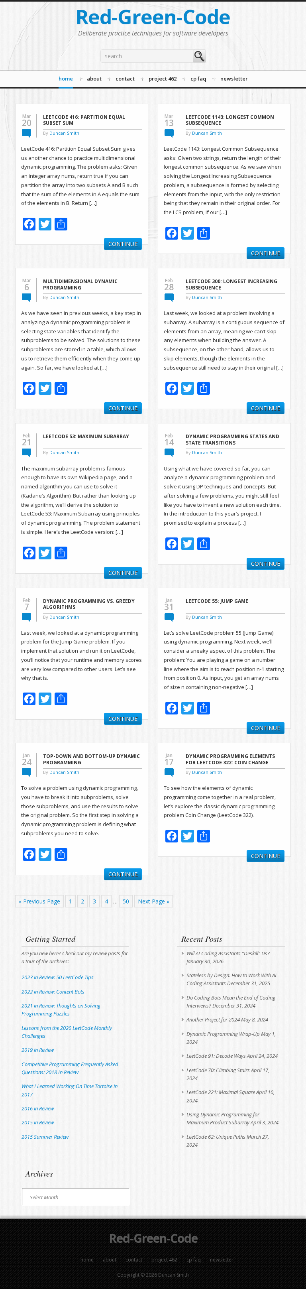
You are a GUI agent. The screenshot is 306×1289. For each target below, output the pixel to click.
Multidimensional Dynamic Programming (80, 284)
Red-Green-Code (153, 16)
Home (87, 1259)
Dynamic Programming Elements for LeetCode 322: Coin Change (230, 759)
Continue (122, 244)
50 (126, 901)
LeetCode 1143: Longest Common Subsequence (230, 120)
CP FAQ (193, 1259)
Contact (134, 1259)
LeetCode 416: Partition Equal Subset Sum (84, 120)
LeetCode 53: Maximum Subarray (86, 436)
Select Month (44, 1197)
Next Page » (153, 901)
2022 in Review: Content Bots (53, 991)
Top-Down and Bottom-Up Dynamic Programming (91, 759)
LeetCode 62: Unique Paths (215, 1136)
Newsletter (221, 1259)
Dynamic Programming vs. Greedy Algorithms (89, 604)
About (109, 1259)
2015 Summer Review (45, 1136)
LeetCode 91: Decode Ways (216, 1055)
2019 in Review (38, 1049)
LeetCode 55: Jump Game (217, 601)
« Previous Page (39, 901)
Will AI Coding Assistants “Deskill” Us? (228, 953)
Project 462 (164, 1259)
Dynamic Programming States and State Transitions (232, 439)
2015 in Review (38, 1122)
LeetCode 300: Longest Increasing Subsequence (231, 284)
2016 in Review (38, 1108)
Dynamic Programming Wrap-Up (223, 1033)
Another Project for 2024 (213, 1019)
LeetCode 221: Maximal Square (220, 1092)
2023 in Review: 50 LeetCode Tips (58, 977)
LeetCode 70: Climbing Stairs (218, 1070)
